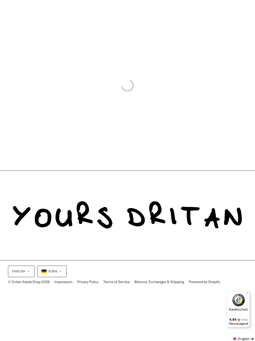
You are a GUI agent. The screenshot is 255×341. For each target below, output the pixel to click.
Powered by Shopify (204, 282)
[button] (243, 339)
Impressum (63, 282)
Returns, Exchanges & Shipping (159, 282)
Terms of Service (116, 282)
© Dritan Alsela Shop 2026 (29, 282)
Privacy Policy (87, 282)
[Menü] (247, 294)
